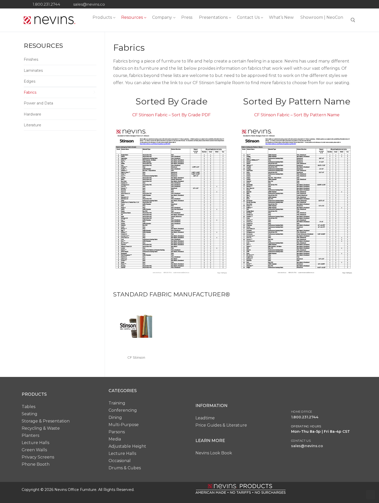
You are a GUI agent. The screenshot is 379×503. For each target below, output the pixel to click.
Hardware (32, 114)
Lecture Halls (35, 442)
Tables (28, 406)
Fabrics (30, 92)
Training (117, 403)
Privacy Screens (38, 457)
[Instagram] (329, 4)
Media (115, 439)
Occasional (120, 460)
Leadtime (205, 418)
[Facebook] (314, 4)
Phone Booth (36, 464)
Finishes (31, 59)
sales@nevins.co (89, 4)
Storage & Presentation (46, 421)
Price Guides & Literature (221, 425)
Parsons (117, 431)
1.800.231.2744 (46, 4)
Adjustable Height (127, 446)
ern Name (329, 114)
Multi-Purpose (124, 424)
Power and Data (38, 103)
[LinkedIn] (337, 4)
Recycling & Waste (41, 428)
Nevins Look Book (213, 453)
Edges (29, 81)
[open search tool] (353, 20)
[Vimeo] (351, 4)
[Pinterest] (344, 4)
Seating (29, 413)
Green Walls (34, 449)
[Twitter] (322, 4)
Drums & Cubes (125, 467)
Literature (32, 125)
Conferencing (123, 410)
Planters (30, 435)
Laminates (33, 70)
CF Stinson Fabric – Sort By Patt (286, 114)
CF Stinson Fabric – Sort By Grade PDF (171, 114)
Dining (115, 417)
